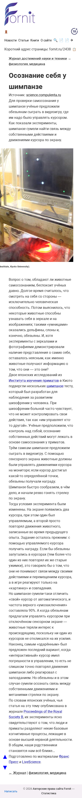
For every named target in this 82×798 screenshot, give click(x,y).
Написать (10, 791)
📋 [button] (74, 49)
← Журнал (17, 773)
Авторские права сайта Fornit (52, 788)
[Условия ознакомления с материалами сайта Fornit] (74, 32)
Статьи (23, 40)
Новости (10, 40)
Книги (34, 40)
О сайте (46, 40)
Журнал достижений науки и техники (38, 58)
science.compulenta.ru (43, 95)
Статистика (48, 793)
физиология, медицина (27, 64)
